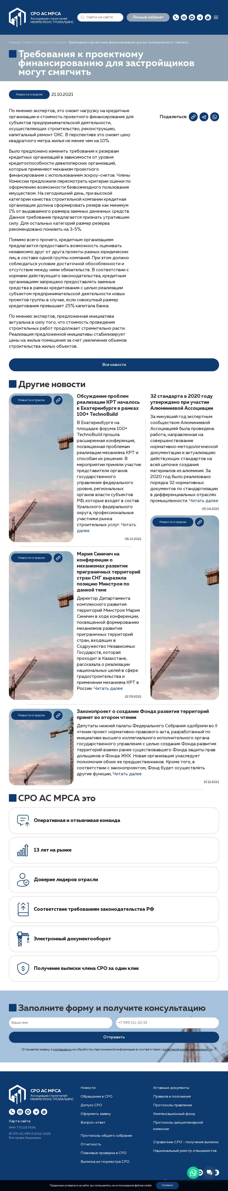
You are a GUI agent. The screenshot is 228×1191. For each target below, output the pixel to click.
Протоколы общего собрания (106, 1136)
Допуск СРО (91, 1105)
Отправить (114, 1037)
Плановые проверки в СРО (103, 1153)
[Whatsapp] (44, 1112)
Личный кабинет (148, 17)
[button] (81, 17)
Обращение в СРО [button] (96, 1096)
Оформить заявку (96, 1114)
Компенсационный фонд (174, 1114)
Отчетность (91, 1144)
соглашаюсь (62, 1049)
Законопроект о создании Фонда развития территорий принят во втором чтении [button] (143, 714)
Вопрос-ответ (93, 1122)
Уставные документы (171, 1088)
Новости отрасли (52, 42)
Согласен (167, 1185)
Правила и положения (172, 1096)
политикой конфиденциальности (187, 1049)
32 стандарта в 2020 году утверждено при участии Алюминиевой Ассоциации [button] (181, 402)
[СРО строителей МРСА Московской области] (17, 17)
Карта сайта (19, 1121)
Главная (15, 42)
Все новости (114, 365)
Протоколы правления (172, 1105)
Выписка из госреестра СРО (105, 1162)
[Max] (192, 17)
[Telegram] (36, 1112)
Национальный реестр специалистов (185, 1151)
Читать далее (108, 688)
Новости (30, 42)
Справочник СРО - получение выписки (185, 1142)
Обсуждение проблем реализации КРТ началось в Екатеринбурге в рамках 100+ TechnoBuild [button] (108, 405)
